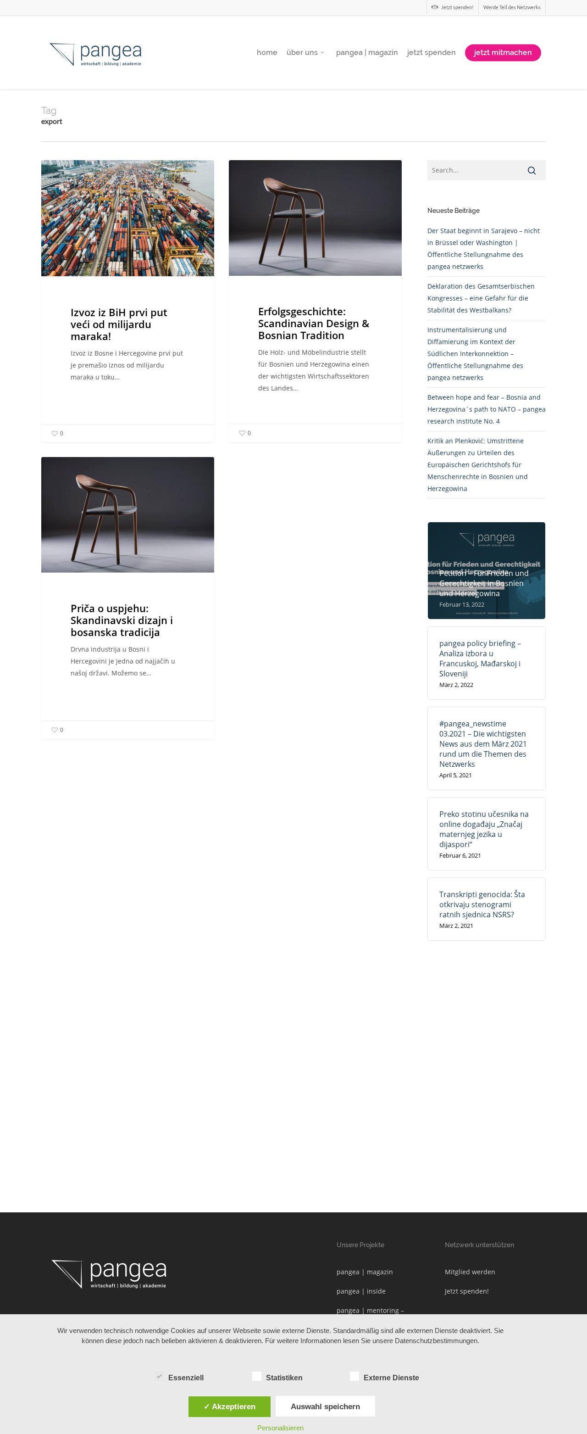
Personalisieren (280, 1428)
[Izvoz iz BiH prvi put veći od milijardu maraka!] (127, 301)
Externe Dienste (391, 1378)
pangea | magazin (365, 1271)
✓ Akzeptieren (229, 1406)
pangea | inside (361, 1291)
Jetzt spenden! (467, 1291)
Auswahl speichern (325, 1406)
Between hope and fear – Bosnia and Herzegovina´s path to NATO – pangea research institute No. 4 (486, 409)
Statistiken (284, 1378)
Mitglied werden (470, 1271)
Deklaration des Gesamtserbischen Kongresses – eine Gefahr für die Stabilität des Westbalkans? (481, 298)
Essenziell (186, 1378)
